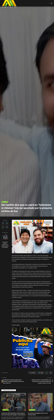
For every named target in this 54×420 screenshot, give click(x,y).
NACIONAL (5, 201)
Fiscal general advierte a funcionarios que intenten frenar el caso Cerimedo (5, 244)
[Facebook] (2, 223)
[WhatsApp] (2, 227)
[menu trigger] (51, 3)
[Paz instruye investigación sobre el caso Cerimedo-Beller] (40, 402)
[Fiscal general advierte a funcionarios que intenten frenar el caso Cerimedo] (5, 237)
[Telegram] (7, 227)
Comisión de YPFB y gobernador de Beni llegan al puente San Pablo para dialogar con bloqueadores (13, 414)
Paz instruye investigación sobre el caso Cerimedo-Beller (38, 414)
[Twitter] (7, 223)
